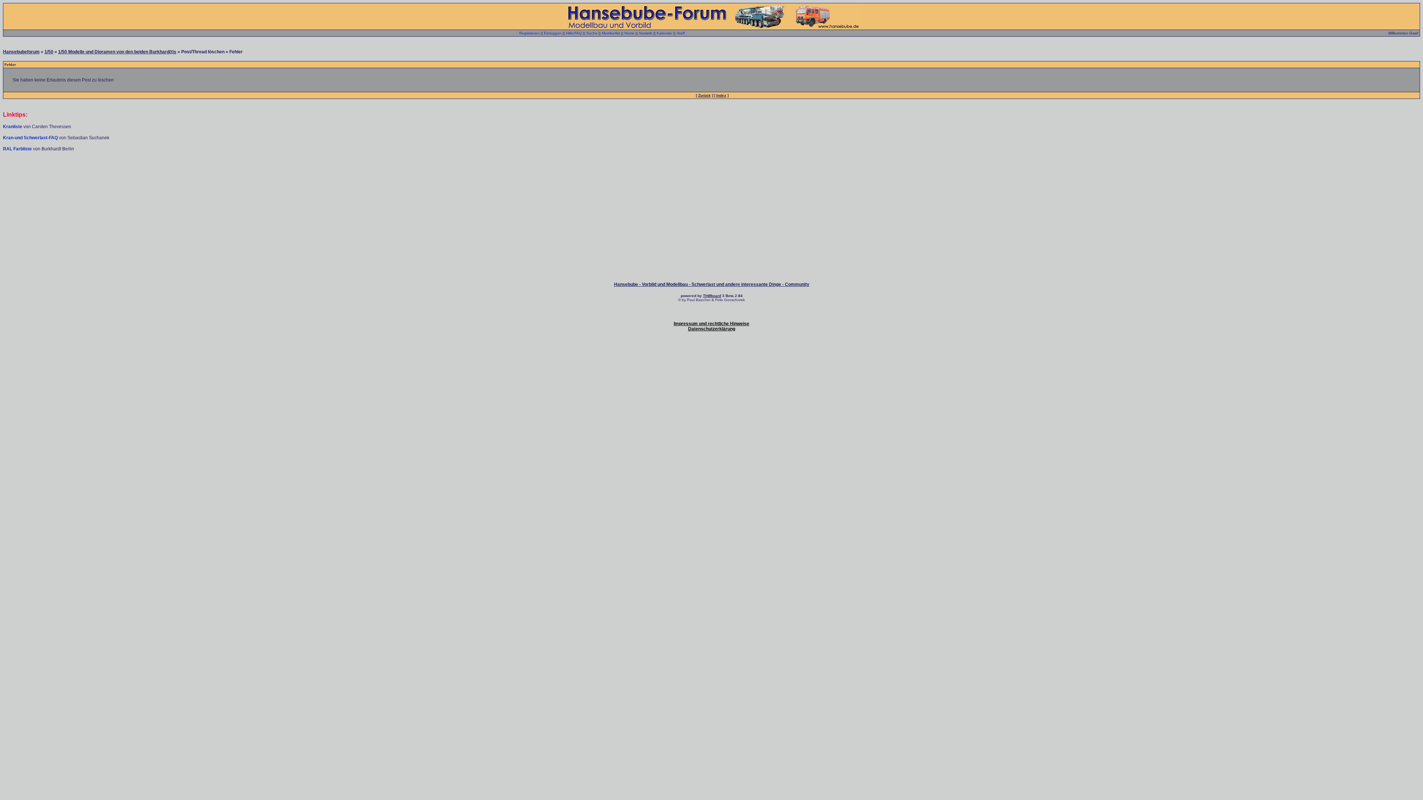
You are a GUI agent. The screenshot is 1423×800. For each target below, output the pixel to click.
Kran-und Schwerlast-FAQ (31, 137)
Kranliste (12, 126)
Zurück (704, 95)
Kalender (664, 33)
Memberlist (611, 33)
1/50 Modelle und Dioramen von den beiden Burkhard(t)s (117, 51)
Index (721, 95)
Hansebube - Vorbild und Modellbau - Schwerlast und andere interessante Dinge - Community (711, 284)
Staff (681, 33)
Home (629, 33)
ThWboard (712, 296)
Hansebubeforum (21, 51)
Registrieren (529, 33)
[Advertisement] (711, 174)
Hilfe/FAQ (574, 33)
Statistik (645, 33)
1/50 (48, 51)
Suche (591, 33)
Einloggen (552, 33)
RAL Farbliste (18, 148)
